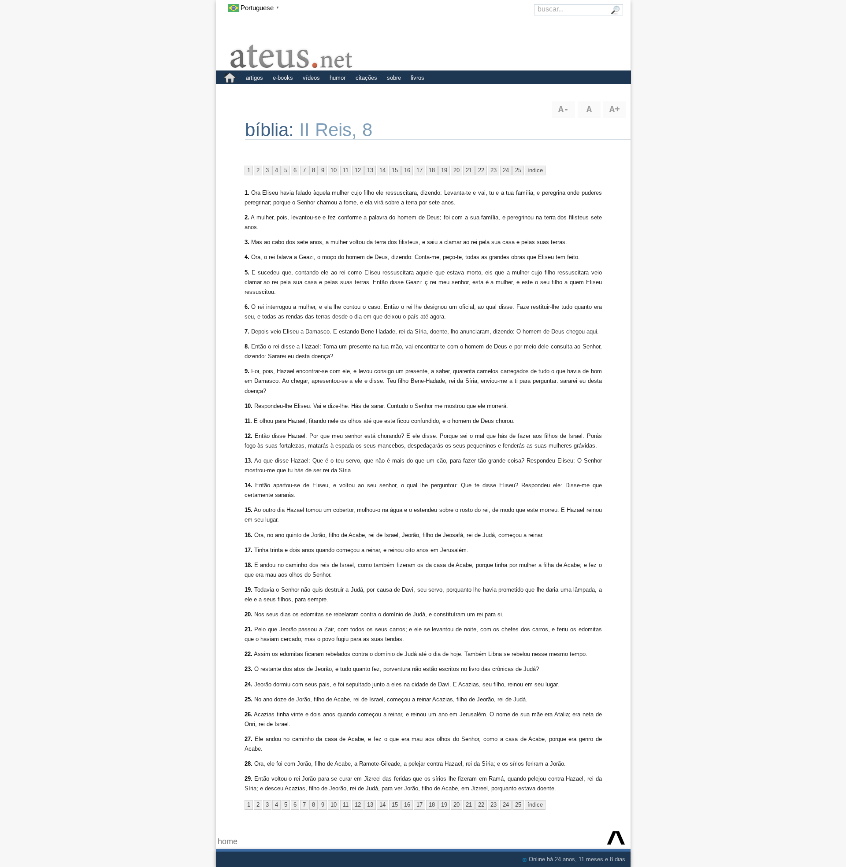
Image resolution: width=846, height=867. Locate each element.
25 (518, 170)
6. (247, 307)
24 (506, 170)
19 (444, 170)
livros (417, 77)
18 (432, 170)
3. (247, 242)
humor (337, 77)
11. (248, 421)
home (227, 841)
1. (247, 192)
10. (248, 406)
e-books (283, 77)
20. (248, 614)
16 (407, 170)
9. (247, 371)
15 (395, 170)
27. (248, 739)
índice (535, 170)
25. (248, 699)
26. (248, 714)
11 (346, 170)
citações (366, 77)
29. (248, 778)
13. (248, 460)
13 (370, 170)
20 (456, 170)
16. (248, 535)
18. (248, 565)
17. (248, 550)
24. (248, 684)
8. (247, 346)
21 (469, 170)
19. (248, 589)
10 (333, 170)
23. (248, 669)
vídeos (311, 77)
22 (481, 170)
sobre (394, 77)
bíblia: (272, 129)
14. (248, 485)
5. (247, 272)
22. (248, 654)
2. (247, 217)
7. (247, 331)
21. (248, 629)
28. (248, 763)
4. (247, 257)
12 (358, 170)
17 (419, 170)
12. (248, 436)
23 (493, 170)
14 (382, 170)
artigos (254, 77)
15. (248, 510)
